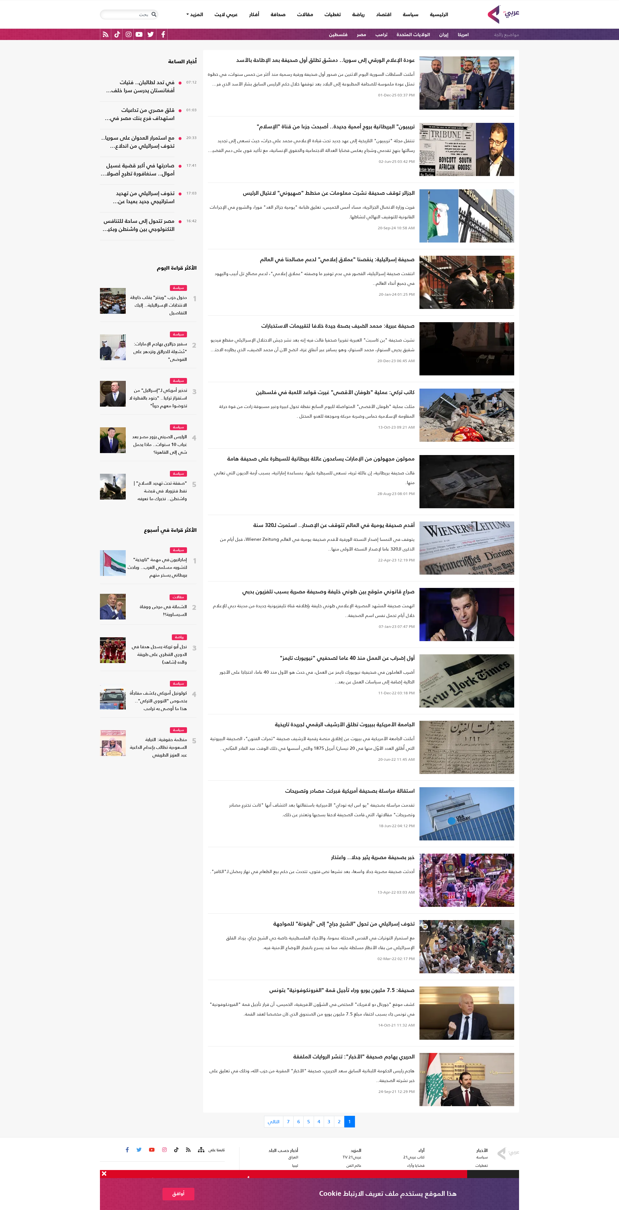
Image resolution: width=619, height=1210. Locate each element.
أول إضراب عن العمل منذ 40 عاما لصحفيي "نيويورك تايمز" (347, 658)
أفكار (254, 14)
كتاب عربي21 (414, 1157)
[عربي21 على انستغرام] (128, 34)
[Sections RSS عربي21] (201, 1150)
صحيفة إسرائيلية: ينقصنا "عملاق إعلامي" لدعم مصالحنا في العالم (337, 260)
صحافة (278, 14)
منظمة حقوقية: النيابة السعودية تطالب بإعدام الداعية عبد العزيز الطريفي (158, 748)
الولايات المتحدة (413, 34)
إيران (443, 34)
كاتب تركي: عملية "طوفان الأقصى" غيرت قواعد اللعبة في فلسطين (335, 392)
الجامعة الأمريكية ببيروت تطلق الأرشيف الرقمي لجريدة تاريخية (345, 725)
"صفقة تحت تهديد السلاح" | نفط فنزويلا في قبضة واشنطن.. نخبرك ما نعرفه (160, 491)
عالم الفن (354, 1165)
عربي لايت (226, 14)
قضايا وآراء (416, 1165)
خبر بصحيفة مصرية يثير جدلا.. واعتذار (373, 857)
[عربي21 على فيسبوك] (163, 34)
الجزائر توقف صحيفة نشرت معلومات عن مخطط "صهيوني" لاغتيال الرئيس (329, 193)
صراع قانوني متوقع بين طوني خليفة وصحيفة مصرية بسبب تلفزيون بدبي (328, 592)
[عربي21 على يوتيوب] (138, 34)
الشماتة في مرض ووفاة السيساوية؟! (163, 611)
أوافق (178, 1193)
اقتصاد (383, 14)
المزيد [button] (196, 14)
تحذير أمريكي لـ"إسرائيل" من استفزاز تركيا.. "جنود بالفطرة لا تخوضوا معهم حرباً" (158, 398)
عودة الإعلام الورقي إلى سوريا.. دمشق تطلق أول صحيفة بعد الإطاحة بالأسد (325, 60)
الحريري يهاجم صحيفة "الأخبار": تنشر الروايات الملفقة (354, 1057)
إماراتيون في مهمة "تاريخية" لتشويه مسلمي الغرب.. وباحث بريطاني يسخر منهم (157, 568)
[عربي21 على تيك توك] (117, 34)
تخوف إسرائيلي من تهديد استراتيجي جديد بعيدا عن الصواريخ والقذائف (145, 198)
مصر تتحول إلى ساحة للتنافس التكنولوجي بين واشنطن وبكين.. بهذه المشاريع (137, 226)
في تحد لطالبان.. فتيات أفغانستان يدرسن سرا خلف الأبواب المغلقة (143, 87)
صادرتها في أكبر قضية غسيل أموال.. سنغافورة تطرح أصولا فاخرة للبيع (140, 170)
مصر (361, 34)
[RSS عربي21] (105, 34)
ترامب (382, 34)
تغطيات (333, 14)
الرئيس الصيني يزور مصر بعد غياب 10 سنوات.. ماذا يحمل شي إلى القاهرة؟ (159, 445)
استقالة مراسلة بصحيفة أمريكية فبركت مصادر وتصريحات (350, 791)
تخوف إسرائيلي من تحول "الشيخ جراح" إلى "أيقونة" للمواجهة (344, 924)
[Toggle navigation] (154, 14)
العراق (293, 1157)
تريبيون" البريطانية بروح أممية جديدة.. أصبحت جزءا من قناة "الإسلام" (336, 127)
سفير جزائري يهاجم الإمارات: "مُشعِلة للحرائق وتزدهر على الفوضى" (160, 352)
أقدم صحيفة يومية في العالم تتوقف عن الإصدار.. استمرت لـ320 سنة (334, 525)
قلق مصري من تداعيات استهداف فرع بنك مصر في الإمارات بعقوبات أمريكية (142, 115)
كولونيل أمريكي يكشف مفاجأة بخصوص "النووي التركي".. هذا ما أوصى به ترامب (158, 701)
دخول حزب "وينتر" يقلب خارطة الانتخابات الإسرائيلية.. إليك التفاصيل (158, 305)
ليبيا (295, 1165)
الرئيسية (436, 14)
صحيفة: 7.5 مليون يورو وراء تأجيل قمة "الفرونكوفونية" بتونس (342, 990)
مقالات (305, 14)
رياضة (358, 14)
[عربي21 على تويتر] (150, 34)
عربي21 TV (352, 1157)
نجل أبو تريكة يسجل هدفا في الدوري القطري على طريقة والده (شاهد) (159, 655)
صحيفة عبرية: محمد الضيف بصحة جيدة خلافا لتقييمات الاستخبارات (338, 326)
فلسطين (338, 34)
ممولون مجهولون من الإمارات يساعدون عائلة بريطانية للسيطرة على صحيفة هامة (321, 459)
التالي (274, 1121)
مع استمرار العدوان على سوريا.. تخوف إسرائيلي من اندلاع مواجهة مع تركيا (137, 142)
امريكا (463, 34)
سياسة (410, 14)
